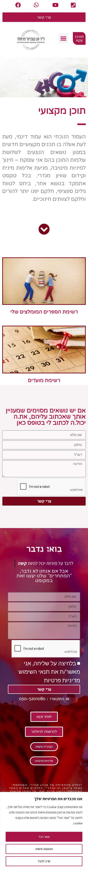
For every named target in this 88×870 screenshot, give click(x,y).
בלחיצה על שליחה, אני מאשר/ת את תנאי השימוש (49, 672)
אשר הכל (44, 837)
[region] (44, 831)
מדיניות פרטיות (62, 680)
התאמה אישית (44, 849)
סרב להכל (44, 861)
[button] (63, 38)
